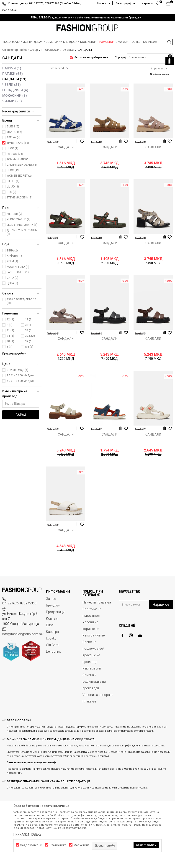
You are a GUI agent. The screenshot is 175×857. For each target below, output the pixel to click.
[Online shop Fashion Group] (87, 28)
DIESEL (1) (13, 181)
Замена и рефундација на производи (94, 681)
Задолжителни (31, 845)
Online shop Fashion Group (20, 49)
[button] (161, 42)
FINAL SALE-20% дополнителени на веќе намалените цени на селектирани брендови (86, 17)
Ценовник (53, 651)
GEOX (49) (13, 170)
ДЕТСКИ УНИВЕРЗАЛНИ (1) (22, 232)
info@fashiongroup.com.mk (23, 634)
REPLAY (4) (13, 137)
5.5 (29, 346)
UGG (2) (11, 192)
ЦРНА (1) (12, 283)
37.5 (30, 335)
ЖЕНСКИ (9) (14, 214)
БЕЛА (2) (12, 250)
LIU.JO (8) (13, 186)
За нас (51, 599)
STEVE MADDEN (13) (19, 197)
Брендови (53, 605)
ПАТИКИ (12, 74)
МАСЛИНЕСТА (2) (18, 267)
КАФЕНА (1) (14, 255)
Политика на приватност (91, 612)
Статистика (57, 845)
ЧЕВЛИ (11, 85)
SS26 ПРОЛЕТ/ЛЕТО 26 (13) (21, 301)
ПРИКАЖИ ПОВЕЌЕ (27, 834)
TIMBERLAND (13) (18, 143)
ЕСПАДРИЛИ (15, 90)
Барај (21, 415)
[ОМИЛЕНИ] (158, 4)
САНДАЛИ (14, 79)
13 (29, 319)
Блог (49, 625)
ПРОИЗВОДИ (50, 49)
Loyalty (51, 638)
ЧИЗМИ (12, 101)
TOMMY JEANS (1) (18, 159)
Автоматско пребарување (91, 57)
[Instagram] (131, 635)
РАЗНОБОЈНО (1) (18, 272)
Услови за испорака (97, 695)
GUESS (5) (13, 126)
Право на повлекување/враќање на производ (93, 652)
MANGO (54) (14, 132)
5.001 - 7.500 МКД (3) (20, 381)
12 (10, 319)
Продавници (55, 612)
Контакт (52, 618)
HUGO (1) (12, 148)
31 (10, 330)
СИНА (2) (12, 277)
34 (10, 335)
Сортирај (120, 57)
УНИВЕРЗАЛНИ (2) (18, 219)
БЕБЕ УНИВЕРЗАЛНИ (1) (22, 224)
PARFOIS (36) (15, 153)
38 (10, 341)
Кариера (52, 632)
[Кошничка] (169, 4)
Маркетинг (81, 845)
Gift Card (52, 645)
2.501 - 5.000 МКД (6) (20, 375)
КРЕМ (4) (12, 261)
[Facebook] (122, 635)
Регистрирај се (125, 3)
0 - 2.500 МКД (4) (17, 370)
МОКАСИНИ (14, 96)
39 (29, 341)
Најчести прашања (96, 602)
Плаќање (89, 701)
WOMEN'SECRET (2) (19, 175)
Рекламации (91, 668)
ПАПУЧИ (11, 68)
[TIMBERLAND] (53, 142)
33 (29, 330)
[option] (87, 17)
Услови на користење (90, 625)
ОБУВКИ (68, 49)
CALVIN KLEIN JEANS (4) (22, 164)
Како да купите (93, 635)
